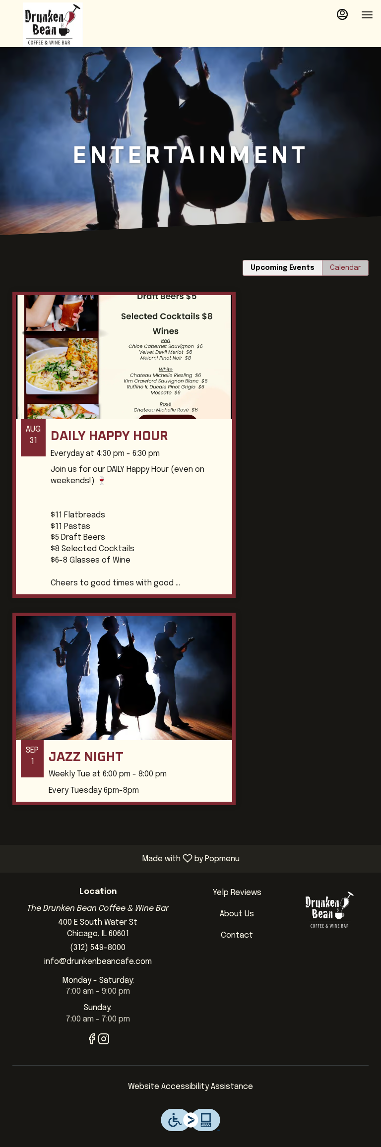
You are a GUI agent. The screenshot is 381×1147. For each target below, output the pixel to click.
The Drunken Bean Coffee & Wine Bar (330, 910)
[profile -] (342, 14)
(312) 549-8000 (98, 948)
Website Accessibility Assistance (190, 1087)
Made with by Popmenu (123, 858)
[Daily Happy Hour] (190, 452)
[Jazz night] (190, 716)
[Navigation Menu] (367, 14)
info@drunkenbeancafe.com (98, 961)
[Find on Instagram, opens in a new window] (104, 1041)
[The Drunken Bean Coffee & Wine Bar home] (52, 24)
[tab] (282, 268)
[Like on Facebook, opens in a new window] (92, 1041)
